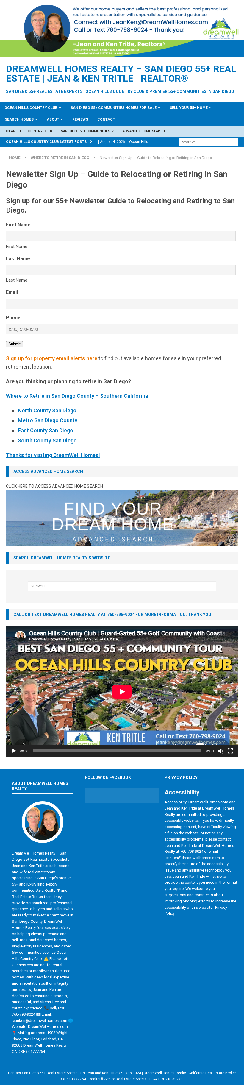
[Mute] (221, 751)
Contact (106, 119)
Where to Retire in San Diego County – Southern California (77, 396)
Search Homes (19, 119)
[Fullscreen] (230, 751)
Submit (14, 344)
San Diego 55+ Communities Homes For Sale (114, 108)
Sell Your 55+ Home (189, 108)
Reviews (80, 119)
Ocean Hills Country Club (30, 108)
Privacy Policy (181, 777)
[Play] (14, 751)
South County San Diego (47, 440)
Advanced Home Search (144, 131)
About (53, 119)
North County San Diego (47, 410)
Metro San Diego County (47, 420)
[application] (122, 691)
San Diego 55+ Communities (85, 131)
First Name (16, 246)
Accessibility (182, 792)
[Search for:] (208, 141)
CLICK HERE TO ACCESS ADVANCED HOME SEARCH (54, 486)
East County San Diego (45, 430)
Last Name (16, 280)
